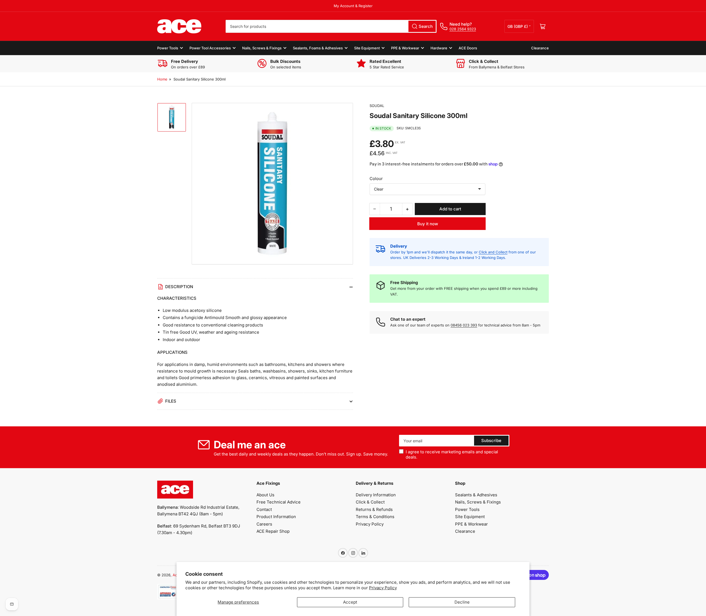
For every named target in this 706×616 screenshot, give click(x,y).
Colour (376, 178)
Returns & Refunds (374, 509)
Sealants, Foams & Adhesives (318, 48)
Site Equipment (367, 48)
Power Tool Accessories (210, 48)
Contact (264, 509)
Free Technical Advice (278, 502)
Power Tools (167, 48)
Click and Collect (493, 252)
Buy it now (427, 223)
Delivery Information (376, 494)
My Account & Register (353, 6)
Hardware (438, 48)
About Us (265, 494)
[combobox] (331, 26)
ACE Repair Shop (273, 531)
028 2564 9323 (463, 29)
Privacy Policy (383, 587)
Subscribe (491, 440)
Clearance (540, 48)
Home (162, 79)
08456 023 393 (464, 325)
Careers (264, 524)
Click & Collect (370, 502)
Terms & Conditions (375, 516)
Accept (350, 602)
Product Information (276, 516)
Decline (462, 602)
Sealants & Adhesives (476, 494)
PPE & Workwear (405, 48)
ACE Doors (468, 48)
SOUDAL (377, 105)
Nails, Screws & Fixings (262, 48)
